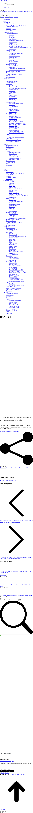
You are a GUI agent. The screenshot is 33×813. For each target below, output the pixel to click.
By (5, 431)
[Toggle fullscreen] (3, 811)
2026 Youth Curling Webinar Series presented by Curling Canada (16, 595)
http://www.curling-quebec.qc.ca (8, 480)
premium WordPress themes (18, 774)
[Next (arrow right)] (2, 812)
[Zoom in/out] (5, 811)
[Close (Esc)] (0, 811)
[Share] (2, 811)
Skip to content (3, 0)
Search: (2, 599)
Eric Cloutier (3, 575)
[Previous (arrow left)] (0, 812)
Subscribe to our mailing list (7, 761)
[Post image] (4, 569)
